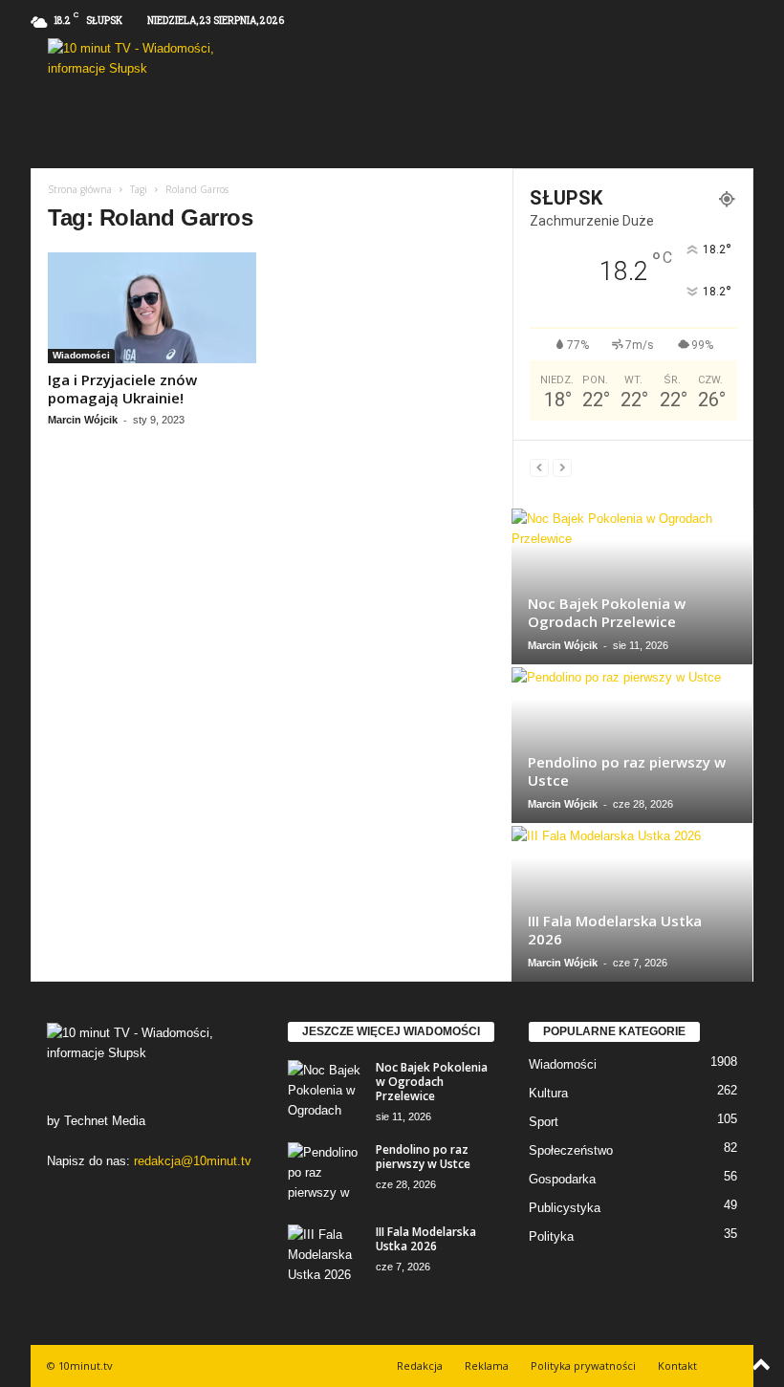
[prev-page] (539, 467)
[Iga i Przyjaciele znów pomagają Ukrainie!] (152, 307)
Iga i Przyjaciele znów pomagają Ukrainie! (122, 388)
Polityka (551, 1236)
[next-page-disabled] (562, 467)
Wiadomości (81, 355)
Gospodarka (562, 1179)
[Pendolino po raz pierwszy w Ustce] (632, 745)
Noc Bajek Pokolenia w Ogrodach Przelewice (607, 612)
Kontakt (677, 1365)
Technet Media (104, 1121)
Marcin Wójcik (83, 419)
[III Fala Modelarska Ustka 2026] (632, 904)
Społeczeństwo (571, 1150)
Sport (543, 1122)
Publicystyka (564, 1208)
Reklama (487, 1365)
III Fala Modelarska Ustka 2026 (615, 929)
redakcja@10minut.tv (192, 1161)
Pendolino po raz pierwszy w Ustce (627, 771)
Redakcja (420, 1365)
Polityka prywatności (583, 1365)
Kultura (548, 1093)
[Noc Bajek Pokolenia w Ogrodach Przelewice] (632, 586)
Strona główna (80, 189)
